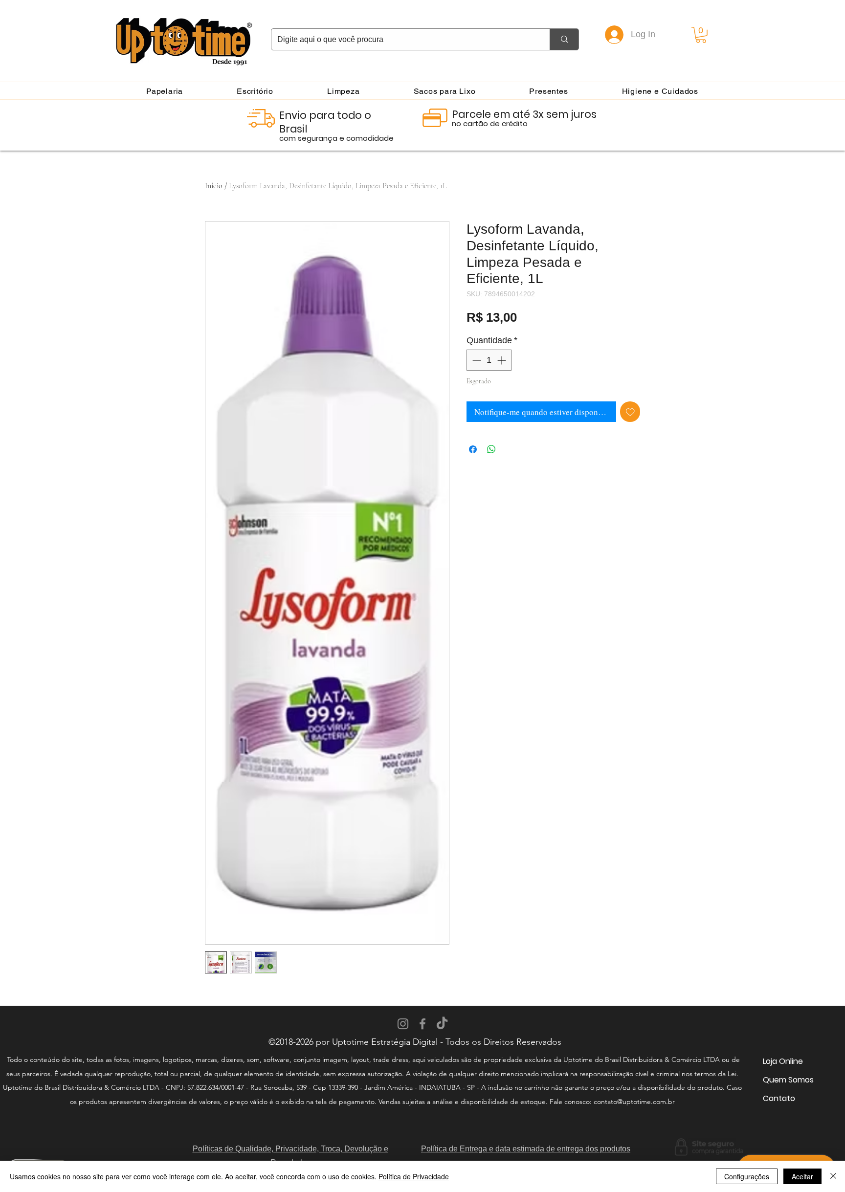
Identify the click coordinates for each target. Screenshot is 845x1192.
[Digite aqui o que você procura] (564, 39)
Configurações (746, 1176)
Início (213, 186)
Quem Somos (788, 1079)
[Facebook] (422, 1023)
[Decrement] (475, 360)
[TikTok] (442, 1023)
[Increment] (502, 360)
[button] (701, 35)
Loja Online (783, 1061)
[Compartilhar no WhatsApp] (491, 449)
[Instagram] (403, 1023)
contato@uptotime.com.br (634, 1101)
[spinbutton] (489, 360)
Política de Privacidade (413, 1176)
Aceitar (802, 1176)
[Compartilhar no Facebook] (473, 449)
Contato (779, 1098)
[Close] (833, 1176)
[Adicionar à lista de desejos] (630, 411)
